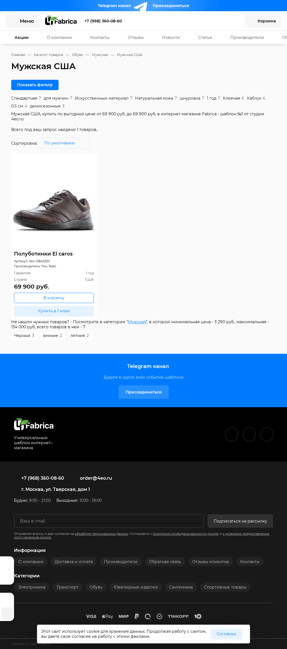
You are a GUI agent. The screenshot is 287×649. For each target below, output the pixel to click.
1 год (213, 98)
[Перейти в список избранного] (221, 21)
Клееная (233, 98)
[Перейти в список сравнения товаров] (234, 21)
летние (79, 335)
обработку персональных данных (101, 534)
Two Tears (48, 266)
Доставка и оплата (74, 561)
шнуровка (192, 98)
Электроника (31, 587)
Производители (247, 37)
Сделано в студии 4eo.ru (30, 644)
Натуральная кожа (156, 98)
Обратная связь (165, 561)
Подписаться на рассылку (240, 521)
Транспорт (67, 587)
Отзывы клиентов (210, 561)
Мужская (137, 321)
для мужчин (58, 98)
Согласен (226, 633)
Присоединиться (144, 392)
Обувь (96, 587)
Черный (24, 335)
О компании (59, 37)
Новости (171, 37)
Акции (22, 37)
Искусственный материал (103, 98)
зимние (52, 335)
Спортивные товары (225, 587)
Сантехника (181, 587)
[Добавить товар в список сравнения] (84, 158)
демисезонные (47, 106)
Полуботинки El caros (43, 254)
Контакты (100, 37)
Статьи (205, 37)
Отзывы (136, 37)
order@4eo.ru (96, 478)
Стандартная (26, 98)
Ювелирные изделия (136, 587)
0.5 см (19, 106)
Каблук (256, 98)
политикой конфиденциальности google (186, 534)
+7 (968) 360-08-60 (103, 21)
